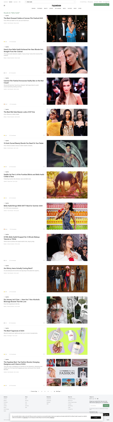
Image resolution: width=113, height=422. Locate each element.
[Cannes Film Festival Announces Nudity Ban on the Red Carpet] (67, 91)
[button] (31, 41)
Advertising (70, 405)
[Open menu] (4, 5)
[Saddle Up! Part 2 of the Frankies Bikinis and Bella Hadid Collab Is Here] (67, 185)
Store (79, 8)
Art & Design (58, 8)
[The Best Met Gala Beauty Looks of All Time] (67, 122)
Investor (69, 404)
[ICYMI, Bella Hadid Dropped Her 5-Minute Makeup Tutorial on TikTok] (67, 247)
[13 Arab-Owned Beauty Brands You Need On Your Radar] (67, 153)
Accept (95, 417)
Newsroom (70, 400)
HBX (47, 404)
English (108, 419)
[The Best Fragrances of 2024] (67, 341)
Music (64, 8)
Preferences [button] (52, 417)
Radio (75, 8)
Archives (27, 405)
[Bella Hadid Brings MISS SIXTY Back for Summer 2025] (67, 216)
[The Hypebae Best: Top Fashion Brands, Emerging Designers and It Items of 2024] (67, 372)
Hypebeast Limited (9, 419)
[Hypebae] (56, 6)
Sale (26, 407)
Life (26, 402)
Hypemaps (49, 400)
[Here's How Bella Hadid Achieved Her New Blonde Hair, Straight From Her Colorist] (67, 59)
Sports (51, 8)
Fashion (33, 8)
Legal (69, 407)
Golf (26, 404)
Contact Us (70, 409)
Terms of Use (102, 408)
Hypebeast (49, 398)
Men (26, 398)
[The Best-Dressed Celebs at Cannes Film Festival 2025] (67, 28)
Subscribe (106, 405)
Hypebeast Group (71, 398)
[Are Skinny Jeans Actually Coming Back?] (67, 278)
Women (26, 400)
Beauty (46, 8)
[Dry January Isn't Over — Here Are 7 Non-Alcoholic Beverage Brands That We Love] (67, 310)
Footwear (39, 8)
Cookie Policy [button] (25, 417)
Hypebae (48, 402)
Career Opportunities (72, 402)
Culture (70, 8)
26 (54, 391)
